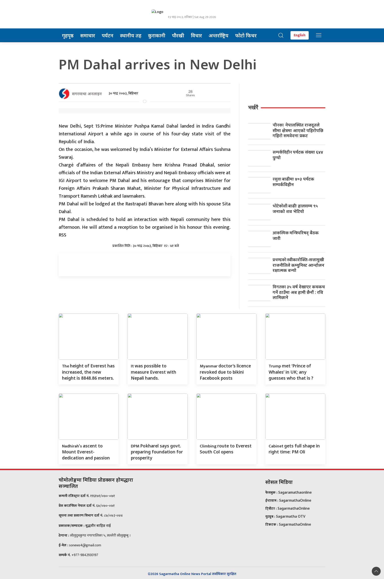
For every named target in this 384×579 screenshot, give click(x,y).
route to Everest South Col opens (226, 449)
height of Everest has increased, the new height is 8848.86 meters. (88, 372)
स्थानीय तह (130, 35)
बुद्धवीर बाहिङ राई (98, 525)
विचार (196, 35)
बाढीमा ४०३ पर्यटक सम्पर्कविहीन (293, 181)
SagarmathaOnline (295, 500)
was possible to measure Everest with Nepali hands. (153, 372)
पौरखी (178, 35)
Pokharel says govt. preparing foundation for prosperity (157, 452)
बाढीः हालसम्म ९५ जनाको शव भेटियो (295, 208)
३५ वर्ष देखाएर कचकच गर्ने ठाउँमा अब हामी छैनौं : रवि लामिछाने (299, 292)
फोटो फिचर (246, 35)
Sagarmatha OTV (290, 516)
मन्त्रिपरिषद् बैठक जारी (296, 235)
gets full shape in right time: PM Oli (294, 449)
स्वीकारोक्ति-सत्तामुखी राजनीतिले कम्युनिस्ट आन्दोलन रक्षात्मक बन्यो (298, 264)
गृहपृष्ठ (68, 35)
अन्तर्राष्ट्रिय (218, 35)
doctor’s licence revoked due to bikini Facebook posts (225, 372)
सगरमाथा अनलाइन (87, 93)
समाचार (87, 35)
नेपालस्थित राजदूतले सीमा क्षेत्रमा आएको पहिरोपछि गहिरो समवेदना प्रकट (298, 130)
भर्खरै (253, 107)
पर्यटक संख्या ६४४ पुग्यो (298, 154)
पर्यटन (107, 35)
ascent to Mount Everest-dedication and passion (86, 452)
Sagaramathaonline (295, 492)
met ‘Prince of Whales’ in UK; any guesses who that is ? (291, 372)
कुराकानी (156, 35)
